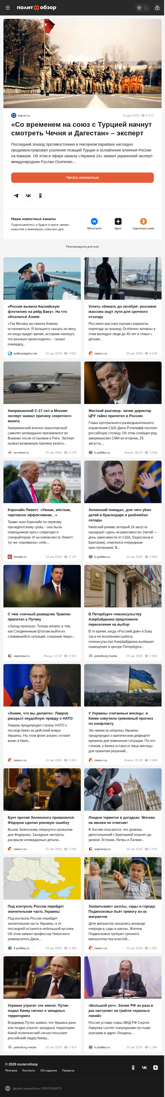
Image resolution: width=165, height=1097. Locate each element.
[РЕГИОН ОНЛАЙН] (91, 353)
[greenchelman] (13, 115)
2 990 (153, 556)
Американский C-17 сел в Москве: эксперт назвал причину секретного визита (39, 416)
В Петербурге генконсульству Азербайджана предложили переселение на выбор (115, 619)
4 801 (72, 353)
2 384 (153, 1047)
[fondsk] (10, 557)
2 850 (72, 760)
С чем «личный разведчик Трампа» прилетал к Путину (39, 616)
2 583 (72, 849)
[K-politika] (91, 452)
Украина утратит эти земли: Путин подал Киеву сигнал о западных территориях (38, 1010)
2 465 (72, 948)
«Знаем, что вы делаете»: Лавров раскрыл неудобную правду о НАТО (40, 715)
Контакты (28, 1070)
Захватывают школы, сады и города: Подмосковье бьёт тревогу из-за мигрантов (122, 911)
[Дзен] (155, 1067)
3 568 (153, 452)
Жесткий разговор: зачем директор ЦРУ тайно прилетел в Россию (120, 413)
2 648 (153, 760)
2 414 (72, 1047)
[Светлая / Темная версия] (142, 7)
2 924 (72, 656)
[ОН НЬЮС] (10, 452)
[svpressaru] (10, 656)
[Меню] (7, 7)
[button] (16, 196)
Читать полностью (82, 177)
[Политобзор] (36, 7)
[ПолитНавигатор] (10, 353)
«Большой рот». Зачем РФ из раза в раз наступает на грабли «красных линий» (121, 1010)
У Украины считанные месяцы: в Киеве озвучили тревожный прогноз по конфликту (121, 718)
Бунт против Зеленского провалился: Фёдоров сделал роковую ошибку (41, 820)
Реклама (11, 1070)
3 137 (72, 556)
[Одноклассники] (133, 1067)
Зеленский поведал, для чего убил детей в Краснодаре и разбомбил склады (120, 515)
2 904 (153, 656)
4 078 (72, 452)
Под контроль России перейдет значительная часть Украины (36, 909)
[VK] (144, 1067)
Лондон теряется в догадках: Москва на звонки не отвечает (122, 820)
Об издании (48, 1070)
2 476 (153, 849)
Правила (68, 1070)
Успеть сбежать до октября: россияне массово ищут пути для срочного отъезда (122, 311)
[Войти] (157, 7)
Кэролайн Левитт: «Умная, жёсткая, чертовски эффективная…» (39, 512)
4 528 (153, 353)
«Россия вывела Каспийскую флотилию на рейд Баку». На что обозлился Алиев (37, 311)
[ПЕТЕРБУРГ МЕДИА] (91, 656)
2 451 (153, 948)
